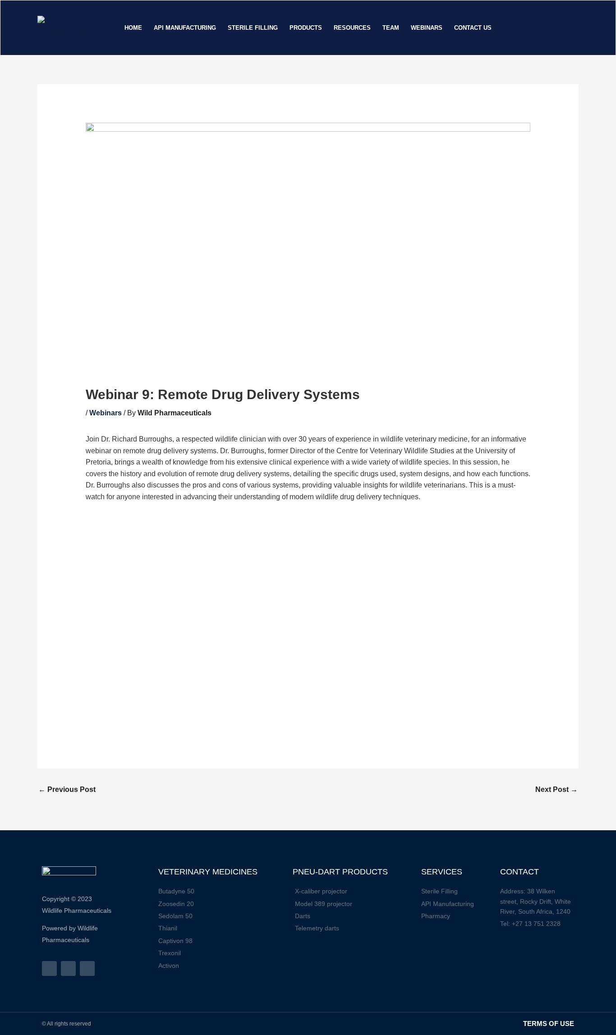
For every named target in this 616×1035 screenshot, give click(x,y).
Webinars (105, 413)
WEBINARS (426, 27)
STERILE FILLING (253, 27)
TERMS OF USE (548, 1023)
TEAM (390, 27)
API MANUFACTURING (185, 27)
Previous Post (67, 789)
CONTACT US (473, 27)
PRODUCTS (306, 27)
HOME (133, 27)
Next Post (556, 789)
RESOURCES (352, 27)
